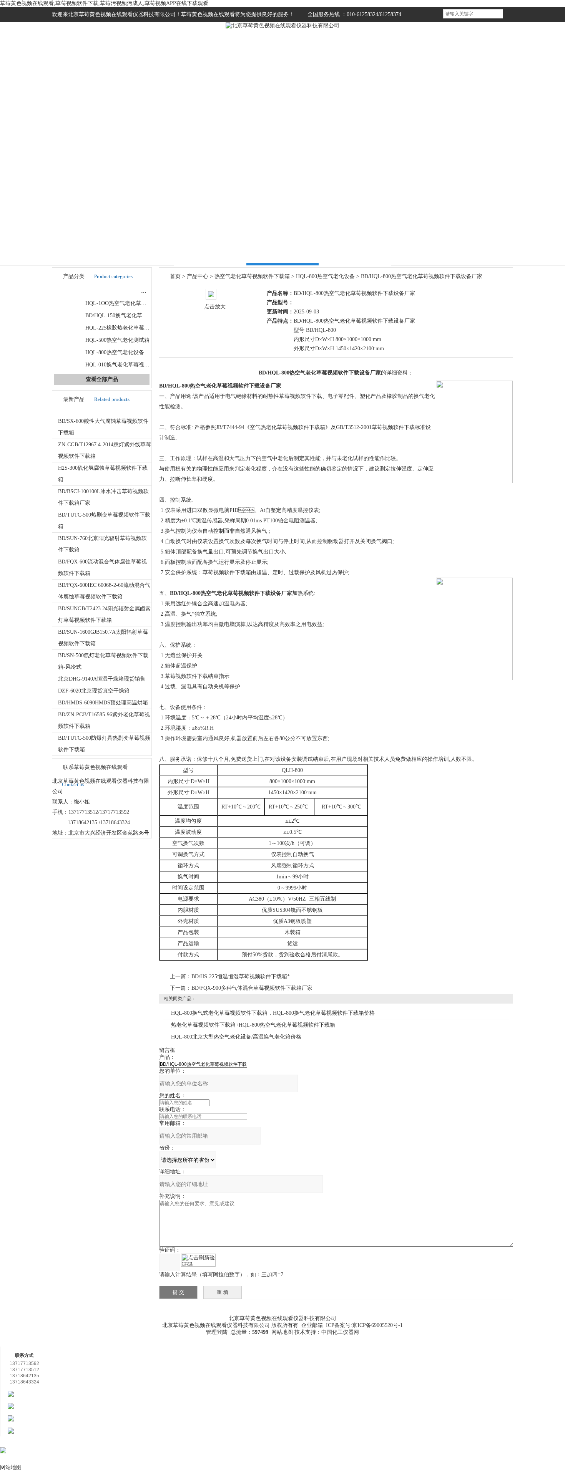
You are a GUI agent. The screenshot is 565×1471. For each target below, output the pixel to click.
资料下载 (334, 1307)
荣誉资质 (369, 80)
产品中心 (197, 276)
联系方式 (484, 80)
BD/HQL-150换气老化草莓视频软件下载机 (135, 315)
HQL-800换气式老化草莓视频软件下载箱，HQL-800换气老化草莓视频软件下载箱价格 (273, 1013)
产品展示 (196, 80)
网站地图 (282, 1332)
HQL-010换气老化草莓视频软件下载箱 (130, 365)
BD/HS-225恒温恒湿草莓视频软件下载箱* (240, 976)
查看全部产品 (102, 379)
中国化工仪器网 (340, 1332)
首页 (80, 80)
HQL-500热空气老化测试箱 (117, 340)
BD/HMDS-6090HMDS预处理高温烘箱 (103, 703)
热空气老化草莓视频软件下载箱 (114, 291)
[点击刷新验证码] (198, 1260)
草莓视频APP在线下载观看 (437, 1315)
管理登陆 (217, 1332)
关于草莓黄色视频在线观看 (128, 1315)
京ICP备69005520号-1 (377, 1325)
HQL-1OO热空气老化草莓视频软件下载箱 (134, 303)
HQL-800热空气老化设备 (114, 352)
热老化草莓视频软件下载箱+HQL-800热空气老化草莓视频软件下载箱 (253, 1025)
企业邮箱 (312, 1325)
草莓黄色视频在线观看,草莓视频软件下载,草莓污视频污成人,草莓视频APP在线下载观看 (104, 3)
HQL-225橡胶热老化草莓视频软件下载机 (133, 328)
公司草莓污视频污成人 (254, 80)
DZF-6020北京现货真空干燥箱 (94, 691)
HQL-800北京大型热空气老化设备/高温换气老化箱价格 (236, 1037)
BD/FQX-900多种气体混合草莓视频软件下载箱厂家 (251, 988)
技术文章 (311, 80)
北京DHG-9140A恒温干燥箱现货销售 (101, 679)
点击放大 (215, 307)
